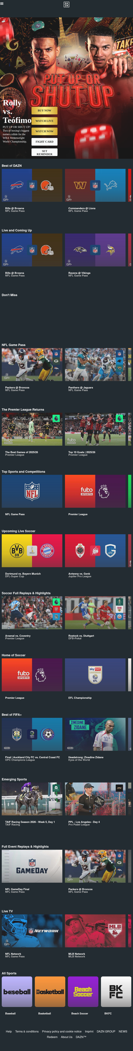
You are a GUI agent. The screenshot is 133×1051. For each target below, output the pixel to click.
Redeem (52, 1037)
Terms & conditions (27, 1031)
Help (9, 1031)
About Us (66, 1037)
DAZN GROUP (106, 1031)
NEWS (123, 1031)
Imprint (89, 1031)
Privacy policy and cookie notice (62, 1031)
